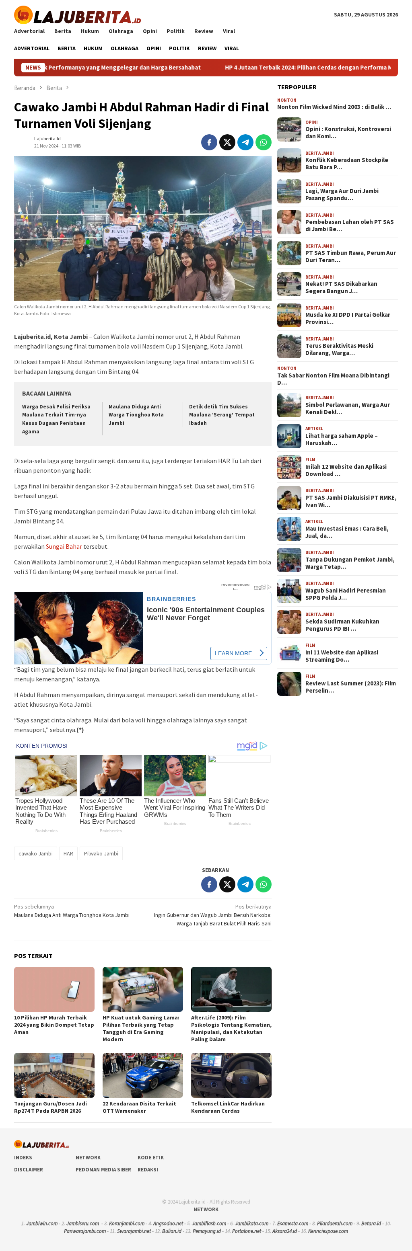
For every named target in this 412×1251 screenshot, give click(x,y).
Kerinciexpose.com (328, 1231)
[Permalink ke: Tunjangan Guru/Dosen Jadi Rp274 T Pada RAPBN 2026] (54, 1075)
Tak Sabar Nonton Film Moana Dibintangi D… (333, 379)
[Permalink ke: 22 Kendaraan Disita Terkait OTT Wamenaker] (143, 1075)
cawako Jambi (36, 853)
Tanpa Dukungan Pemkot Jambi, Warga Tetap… (350, 563)
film (310, 459)
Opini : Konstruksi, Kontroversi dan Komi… (348, 132)
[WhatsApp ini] (263, 142)
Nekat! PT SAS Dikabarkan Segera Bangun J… (341, 287)
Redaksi (148, 1169)
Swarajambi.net (134, 1231)
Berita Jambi (319, 153)
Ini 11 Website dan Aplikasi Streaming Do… (341, 656)
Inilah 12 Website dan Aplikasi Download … (346, 470)
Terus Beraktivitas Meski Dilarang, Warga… (339, 349)
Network (88, 1157)
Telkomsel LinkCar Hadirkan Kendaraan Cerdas (228, 1107)
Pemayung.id (207, 1231)
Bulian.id (171, 1231)
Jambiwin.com (42, 1223)
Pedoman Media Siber (103, 1169)
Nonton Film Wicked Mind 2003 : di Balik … (334, 107)
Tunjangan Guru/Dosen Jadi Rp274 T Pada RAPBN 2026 (50, 1107)
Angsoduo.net (168, 1223)
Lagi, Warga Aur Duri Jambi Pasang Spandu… (342, 194)
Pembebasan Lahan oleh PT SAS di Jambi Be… (349, 225)
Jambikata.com (251, 1223)
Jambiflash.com (209, 1223)
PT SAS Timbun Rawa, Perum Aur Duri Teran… (350, 256)
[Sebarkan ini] (209, 142)
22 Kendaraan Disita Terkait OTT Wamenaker (139, 1107)
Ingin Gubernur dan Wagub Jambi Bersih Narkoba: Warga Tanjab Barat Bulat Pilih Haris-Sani (213, 915)
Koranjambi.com (126, 1223)
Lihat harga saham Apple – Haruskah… (341, 439)
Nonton (287, 100)
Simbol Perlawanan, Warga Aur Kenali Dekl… (347, 408)
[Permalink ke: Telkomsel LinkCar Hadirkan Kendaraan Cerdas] (231, 1075)
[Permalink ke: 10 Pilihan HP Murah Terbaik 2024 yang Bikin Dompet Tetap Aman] (54, 989)
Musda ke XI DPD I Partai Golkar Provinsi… (347, 318)
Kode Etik (151, 1157)
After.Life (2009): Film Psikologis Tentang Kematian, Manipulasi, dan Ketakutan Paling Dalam (231, 1028)
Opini (311, 122)
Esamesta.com (292, 1223)
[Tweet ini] (227, 142)
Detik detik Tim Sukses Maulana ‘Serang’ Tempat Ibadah (222, 415)
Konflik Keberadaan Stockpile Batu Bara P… (346, 163)
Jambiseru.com (82, 1223)
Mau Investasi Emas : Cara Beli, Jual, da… (347, 532)
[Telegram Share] (245, 142)
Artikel (314, 428)
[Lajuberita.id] (77, 14)
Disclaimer (28, 1169)
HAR (68, 853)
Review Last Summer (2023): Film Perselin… (350, 687)
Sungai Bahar (64, 546)
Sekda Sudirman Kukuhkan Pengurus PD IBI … (342, 625)
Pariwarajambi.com (85, 1231)
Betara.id (371, 1223)
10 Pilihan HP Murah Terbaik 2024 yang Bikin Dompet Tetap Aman (54, 1025)
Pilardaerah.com (334, 1223)
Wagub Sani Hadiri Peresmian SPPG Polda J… (345, 594)
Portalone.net (246, 1231)
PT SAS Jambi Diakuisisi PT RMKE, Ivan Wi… (351, 501)
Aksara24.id (284, 1231)
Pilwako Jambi (101, 853)
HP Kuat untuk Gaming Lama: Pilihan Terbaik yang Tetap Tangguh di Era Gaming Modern (141, 1028)
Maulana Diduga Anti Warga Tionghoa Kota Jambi (136, 415)
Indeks (23, 1157)
